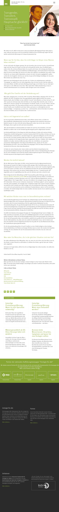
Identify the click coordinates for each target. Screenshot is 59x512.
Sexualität (19, 27)
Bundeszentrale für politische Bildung (13, 281)
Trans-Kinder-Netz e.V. (9, 283)
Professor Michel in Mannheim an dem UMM (15, 176)
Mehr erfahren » (6, 422)
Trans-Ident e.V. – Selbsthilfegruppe (13, 279)
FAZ (5, 276)
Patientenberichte (12, 27)
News (6, 27)
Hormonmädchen (8, 278)
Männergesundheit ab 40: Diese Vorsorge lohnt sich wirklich (15, 332)
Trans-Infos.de (7, 272)
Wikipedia (6, 271)
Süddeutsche (7, 274)
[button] (5, 292)
